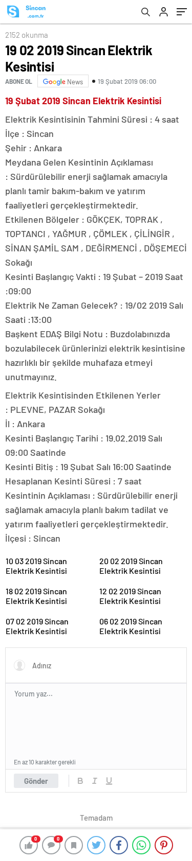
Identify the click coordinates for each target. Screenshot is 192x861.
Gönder (36, 780)
